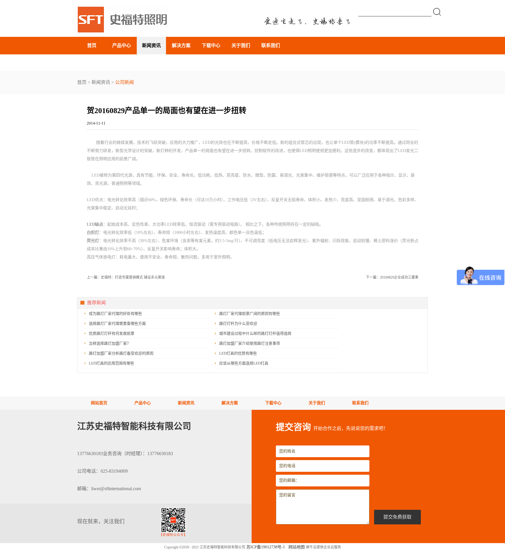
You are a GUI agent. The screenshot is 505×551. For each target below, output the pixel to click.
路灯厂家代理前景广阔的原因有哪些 (249, 313)
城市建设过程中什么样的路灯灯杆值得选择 (255, 333)
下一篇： (392, 277)
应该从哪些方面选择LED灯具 (243, 363)
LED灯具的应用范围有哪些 (111, 363)
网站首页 (99, 403)
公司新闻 (124, 82)
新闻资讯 (100, 82)
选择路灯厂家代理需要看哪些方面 (117, 323)
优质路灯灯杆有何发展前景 (111, 333)
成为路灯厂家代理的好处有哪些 (115, 313)
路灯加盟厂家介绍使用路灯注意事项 (249, 343)
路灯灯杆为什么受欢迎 (238, 323)
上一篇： (126, 277)
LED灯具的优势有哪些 (238, 353)
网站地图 (295, 547)
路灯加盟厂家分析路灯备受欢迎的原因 (121, 353)
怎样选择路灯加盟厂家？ (110, 343)
